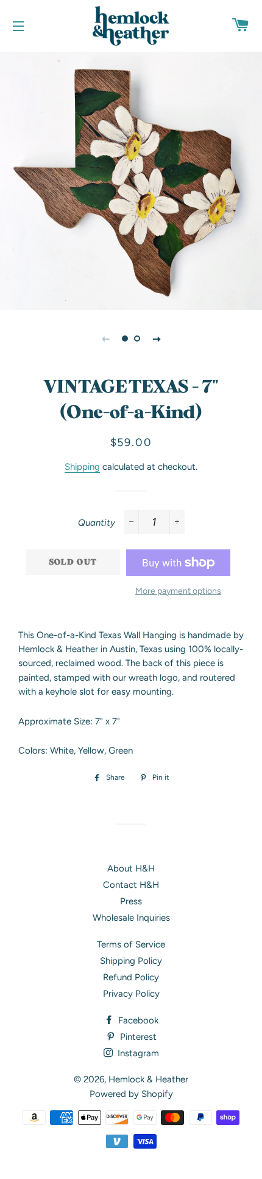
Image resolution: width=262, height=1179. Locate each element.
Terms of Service (131, 944)
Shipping (82, 466)
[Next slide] (156, 338)
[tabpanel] (131, 179)
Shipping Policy (131, 960)
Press (131, 901)
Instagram (137, 1053)
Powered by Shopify (131, 1093)
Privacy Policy (131, 993)
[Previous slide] (105, 338)
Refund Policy (131, 977)
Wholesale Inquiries (131, 917)
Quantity (96, 522)
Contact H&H (131, 884)
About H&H (131, 868)
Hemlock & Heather (148, 1079)
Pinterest (137, 1036)
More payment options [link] (178, 591)
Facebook (137, 1020)
